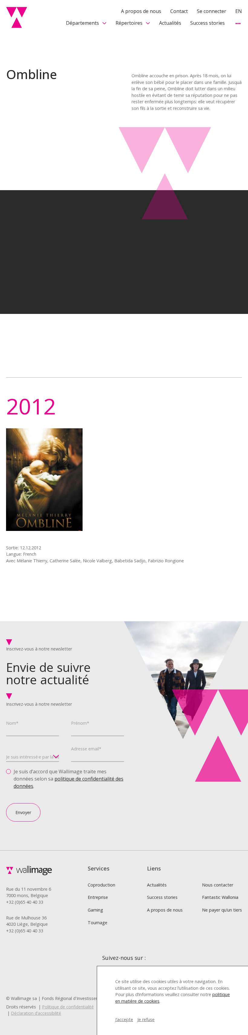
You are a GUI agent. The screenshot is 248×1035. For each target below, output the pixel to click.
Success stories (207, 23)
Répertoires (129, 23)
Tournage (97, 922)
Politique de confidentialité (68, 1007)
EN (238, 11)
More (238, 23)
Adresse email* (86, 749)
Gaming (95, 910)
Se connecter (211, 11)
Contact (179, 11)
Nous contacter (217, 885)
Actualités (170, 23)
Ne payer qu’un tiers (222, 910)
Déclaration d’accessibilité (36, 1013)
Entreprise (98, 897)
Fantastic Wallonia (220, 897)
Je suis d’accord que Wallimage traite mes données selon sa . (68, 778)
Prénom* (80, 723)
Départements (82, 23)
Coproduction (101, 885)
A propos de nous (141, 11)
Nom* (12, 723)
